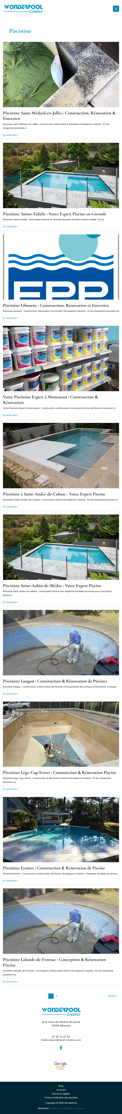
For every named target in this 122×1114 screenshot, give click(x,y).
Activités (61, 1089)
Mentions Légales (61, 1093)
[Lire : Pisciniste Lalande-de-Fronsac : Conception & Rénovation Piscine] (61, 921)
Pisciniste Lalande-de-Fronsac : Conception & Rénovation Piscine (54, 962)
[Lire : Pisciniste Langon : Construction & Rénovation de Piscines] (61, 642)
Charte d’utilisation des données (61, 1097)
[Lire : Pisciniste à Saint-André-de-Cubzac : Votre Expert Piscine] (61, 455)
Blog (61, 1086)
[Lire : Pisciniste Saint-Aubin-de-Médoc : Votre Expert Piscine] (61, 546)
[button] (61, 1024)
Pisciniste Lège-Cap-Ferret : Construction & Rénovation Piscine (59, 772)
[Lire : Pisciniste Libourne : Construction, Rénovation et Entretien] (61, 266)
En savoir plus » (10, 135)
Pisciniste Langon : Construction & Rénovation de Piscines (55, 681)
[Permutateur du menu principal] (116, 9)
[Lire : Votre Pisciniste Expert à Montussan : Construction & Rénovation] (61, 358)
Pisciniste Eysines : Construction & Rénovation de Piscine (54, 868)
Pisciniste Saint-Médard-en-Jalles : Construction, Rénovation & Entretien (59, 115)
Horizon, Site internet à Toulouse (67, 1108)
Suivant (113, 995)
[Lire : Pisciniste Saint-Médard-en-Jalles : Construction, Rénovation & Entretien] (61, 74)
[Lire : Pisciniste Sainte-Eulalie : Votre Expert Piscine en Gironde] (61, 175)
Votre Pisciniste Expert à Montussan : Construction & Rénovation (50, 399)
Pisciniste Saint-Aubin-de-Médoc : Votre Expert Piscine (52, 585)
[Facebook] (61, 1048)
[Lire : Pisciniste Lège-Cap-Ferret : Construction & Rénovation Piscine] (61, 733)
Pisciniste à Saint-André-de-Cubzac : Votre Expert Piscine (54, 494)
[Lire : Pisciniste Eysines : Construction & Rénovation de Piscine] (61, 829)
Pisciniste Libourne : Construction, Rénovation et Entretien (56, 305)
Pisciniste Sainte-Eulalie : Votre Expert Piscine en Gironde (54, 214)
